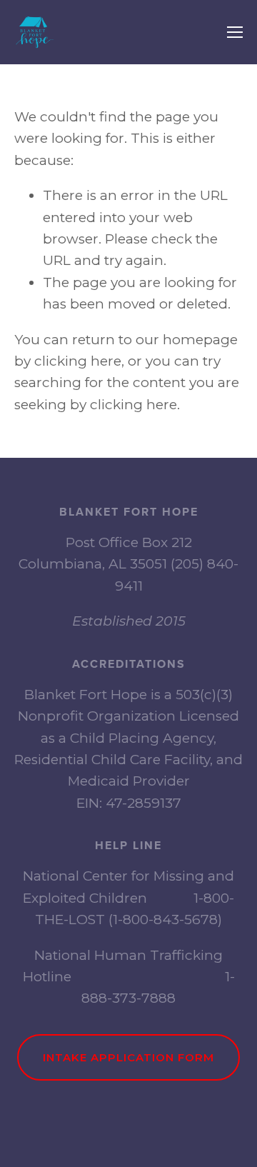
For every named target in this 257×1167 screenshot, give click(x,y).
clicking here (77, 361)
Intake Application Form (128, 1057)
